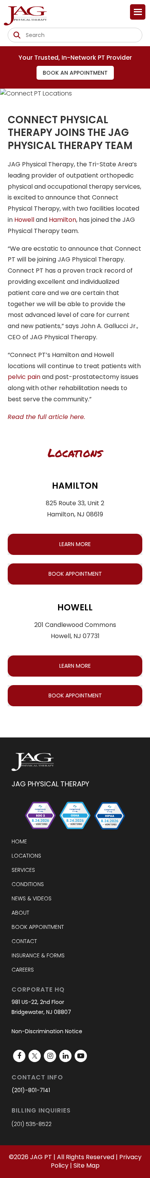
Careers (23, 970)
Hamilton (62, 219)
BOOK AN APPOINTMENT (75, 73)
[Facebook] (19, 1056)
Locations (26, 856)
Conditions (28, 884)
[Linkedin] (65, 1056)
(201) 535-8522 (32, 1124)
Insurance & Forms (38, 955)
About (20, 913)
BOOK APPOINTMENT (75, 574)
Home (19, 841)
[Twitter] (34, 1056)
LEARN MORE (75, 544)
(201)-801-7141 (31, 1090)
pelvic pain (24, 376)
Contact (24, 941)
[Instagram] (50, 1056)
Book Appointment (38, 927)
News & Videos (32, 898)
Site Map (86, 1165)
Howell (24, 219)
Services (23, 870)
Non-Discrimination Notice (47, 1031)
